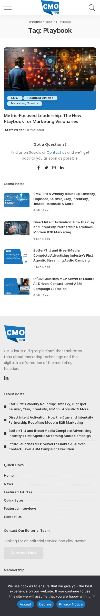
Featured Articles (40, 98)
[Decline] (93, 595)
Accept (26, 604)
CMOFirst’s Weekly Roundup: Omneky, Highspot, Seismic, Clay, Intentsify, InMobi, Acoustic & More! (64, 199)
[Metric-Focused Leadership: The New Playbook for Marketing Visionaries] (50, 78)
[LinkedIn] (62, 168)
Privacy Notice (71, 604)
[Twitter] (46, 168)
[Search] (90, 7)
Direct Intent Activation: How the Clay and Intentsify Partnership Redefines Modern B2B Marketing (64, 227)
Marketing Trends (24, 103)
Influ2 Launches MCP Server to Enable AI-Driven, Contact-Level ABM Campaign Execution (63, 284)
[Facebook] (39, 168)
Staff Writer (14, 130)
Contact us (56, 152)
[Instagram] (54, 168)
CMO (14, 98)
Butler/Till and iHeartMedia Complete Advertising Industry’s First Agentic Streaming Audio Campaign (63, 255)
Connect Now (24, 552)
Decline (45, 604)
